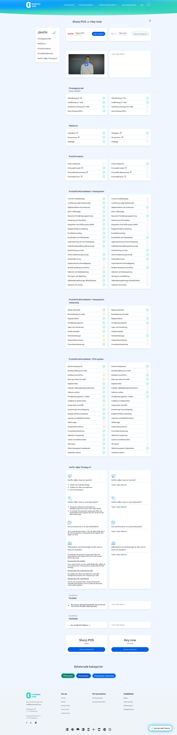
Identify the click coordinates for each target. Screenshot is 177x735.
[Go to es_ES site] (88, 729)
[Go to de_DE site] (77, 729)
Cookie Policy (65, 713)
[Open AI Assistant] (36, 722)
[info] (150, 20)
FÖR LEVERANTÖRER (129, 5)
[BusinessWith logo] (33, 5)
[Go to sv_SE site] (67, 729)
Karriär (63, 702)
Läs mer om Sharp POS (86, 649)
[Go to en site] (109, 729)
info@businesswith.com (33, 704)
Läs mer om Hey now (140, 34)
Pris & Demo (99, 34)
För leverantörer (97, 698)
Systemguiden (128, 702)
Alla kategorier (128, 705)
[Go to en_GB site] (72, 729)
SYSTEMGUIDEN (69, 5)
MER (141, 5)
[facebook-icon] (26, 722)
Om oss (63, 698)
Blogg (125, 698)
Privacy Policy (65, 705)
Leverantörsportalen (99, 702)
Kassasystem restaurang (104, 676)
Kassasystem (83, 676)
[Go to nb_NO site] (104, 729)
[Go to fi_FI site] (93, 729)
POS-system (68, 676)
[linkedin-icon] (31, 722)
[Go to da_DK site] (83, 729)
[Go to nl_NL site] (99, 729)
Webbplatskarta (129, 709)
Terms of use (65, 709)
